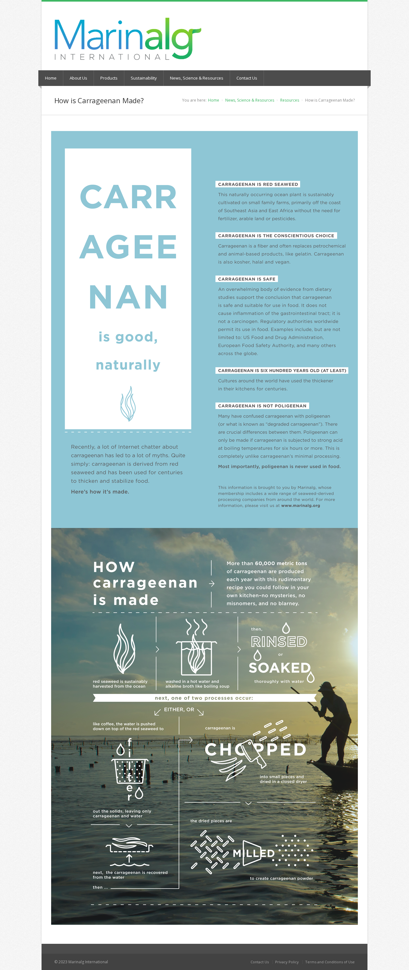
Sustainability (144, 78)
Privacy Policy (287, 961)
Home (51, 78)
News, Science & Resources (196, 78)
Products (109, 78)
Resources (289, 100)
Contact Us (246, 78)
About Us (78, 78)
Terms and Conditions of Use (330, 961)
